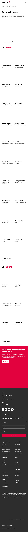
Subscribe (14, 435)
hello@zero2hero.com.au (8, 400)
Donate (6, 361)
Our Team (4, 41)
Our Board (10, 41)
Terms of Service (12, 418)
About (8, 6)
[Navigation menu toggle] (25, 2)
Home (3, 6)
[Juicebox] (12, 528)
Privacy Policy (4, 418)
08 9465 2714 (5, 404)
